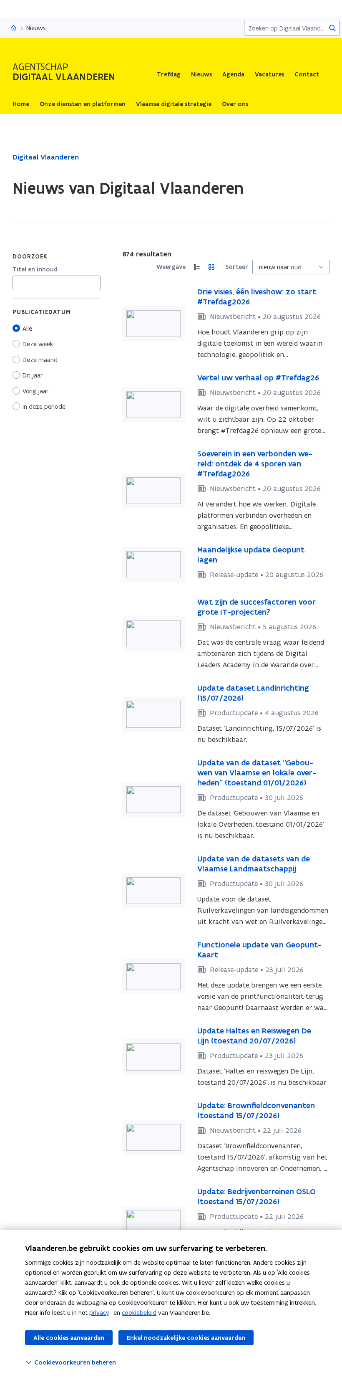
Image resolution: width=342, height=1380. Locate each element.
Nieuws (201, 74)
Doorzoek (30, 256)
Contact (306, 74)
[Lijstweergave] (197, 267)
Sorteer (236, 266)
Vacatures (269, 74)
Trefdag (169, 74)
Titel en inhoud (35, 269)
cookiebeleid (139, 1313)
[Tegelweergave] (211, 267)
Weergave (171, 266)
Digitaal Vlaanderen (46, 157)
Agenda (233, 74)
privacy (99, 1313)
